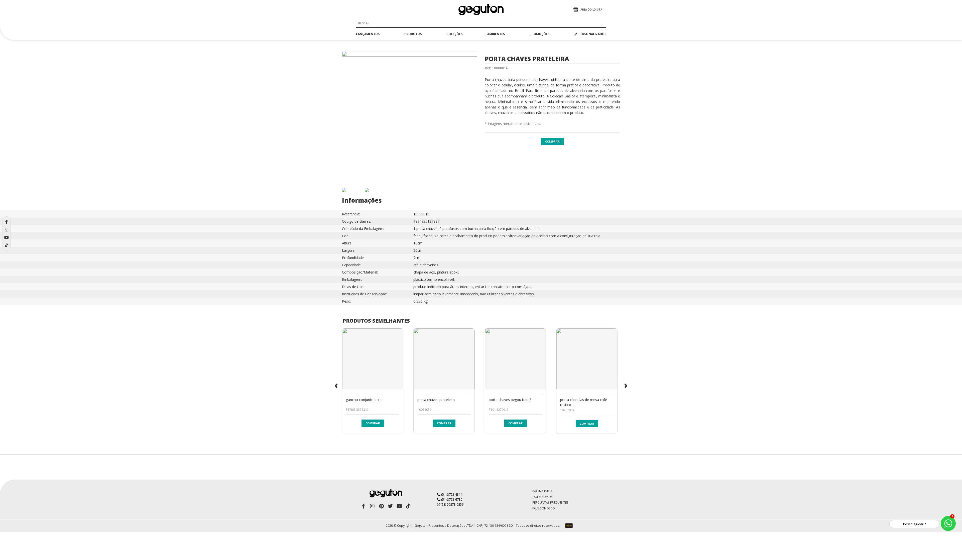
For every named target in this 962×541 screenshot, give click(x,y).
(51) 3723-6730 (451, 499)
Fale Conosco (543, 508)
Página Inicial (543, 491)
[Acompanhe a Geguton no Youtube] (399, 506)
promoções (539, 34)
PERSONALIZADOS (592, 34)
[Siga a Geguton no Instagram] (372, 506)
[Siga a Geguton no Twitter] (390, 506)
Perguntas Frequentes (550, 502)
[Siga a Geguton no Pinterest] (381, 506)
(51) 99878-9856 (451, 504)
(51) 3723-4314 (451, 494)
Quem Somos (542, 497)
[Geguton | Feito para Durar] (481, 9)
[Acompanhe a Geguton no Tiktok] (408, 506)
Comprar (552, 141)
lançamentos (368, 34)
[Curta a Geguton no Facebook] (363, 506)
